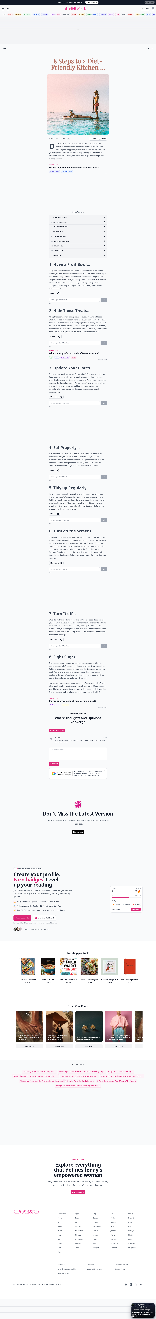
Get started (135, 909)
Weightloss (132, 1248)
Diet (59, 1222)
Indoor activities (54, 171)
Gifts (112, 1226)
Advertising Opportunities (67, 1269)
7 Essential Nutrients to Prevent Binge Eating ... (41, 1081)
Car (51, 357)
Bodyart (60, 1218)
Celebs (95, 1218)
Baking (113, 1214)
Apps (77, 1214)
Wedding (74, 14)
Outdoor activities (67, 171)
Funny (148, 14)
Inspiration (79, 1231)
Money (89, 14)
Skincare (78, 1243)
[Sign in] (153, 8)
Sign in (53, 923)
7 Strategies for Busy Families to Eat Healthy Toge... (82, 1071)
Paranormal (26, 14)
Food (130, 1222)
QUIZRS (105, 359)
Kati (52, 139)
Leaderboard (116, 909)
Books (124, 14)
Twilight (10, 14)
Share (103, 139)
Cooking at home (55, 705)
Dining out (66, 705)
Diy (154, 14)
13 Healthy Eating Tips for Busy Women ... (79, 1076)
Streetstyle (103, 14)
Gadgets (78, 1226)
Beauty (130, 1214)
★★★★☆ (149, 49)
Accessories (62, 1214)
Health (95, 14)
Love (59, 1235)
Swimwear (45, 14)
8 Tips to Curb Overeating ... (121, 1071)
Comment (54, 764)
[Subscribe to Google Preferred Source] (61, 773)
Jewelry (113, 1231)
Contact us (61, 1265)
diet (4, 49)
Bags (94, 1214)
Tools (59, 1252)
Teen (142, 14)
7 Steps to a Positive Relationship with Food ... (122, 1076)
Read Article (34, 1046)
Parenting (66, 14)
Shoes (117, 14)
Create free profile (22, 918)
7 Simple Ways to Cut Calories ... (79, 1081)
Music (130, 1235)
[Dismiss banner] (104, 771)
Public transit (65, 357)
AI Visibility (90, 1265)
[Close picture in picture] (133, 1305)
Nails (4, 14)
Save (94, 139)
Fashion (111, 14)
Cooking (81, 14)
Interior (95, 1231)
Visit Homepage (78, 1192)
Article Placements (122, 1265)
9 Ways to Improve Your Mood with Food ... (116, 1081)
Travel (59, 14)
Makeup (78, 1235)
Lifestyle (131, 1231)
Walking (74, 357)
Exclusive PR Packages (94, 1269)
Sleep (137, 14)
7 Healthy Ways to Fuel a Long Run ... (39, 1071)
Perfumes (18, 14)
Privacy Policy (120, 1269)
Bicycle (57, 357)
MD (68, 138)
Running (130, 14)
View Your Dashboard (46, 918)
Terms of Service (63, 1273)
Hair (129, 1226)
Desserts (131, 1218)
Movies (113, 1235)
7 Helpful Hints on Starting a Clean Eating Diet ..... (35, 1076)
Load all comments (57, 731)
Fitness (53, 14)
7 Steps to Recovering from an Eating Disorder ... (78, 1085)
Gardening (36, 14)
